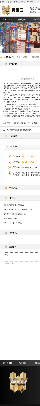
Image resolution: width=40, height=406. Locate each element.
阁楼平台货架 (32, 123)
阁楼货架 (22, 19)
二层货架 (23, 123)
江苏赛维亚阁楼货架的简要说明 (21, 130)
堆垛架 (37, 19)
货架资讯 (26, 57)
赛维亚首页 (7, 19)
